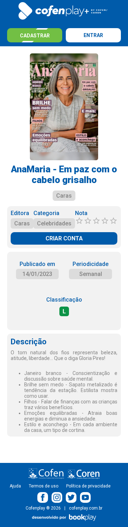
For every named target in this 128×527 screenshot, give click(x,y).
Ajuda (15, 486)
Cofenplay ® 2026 (43, 508)
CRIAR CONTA (64, 238)
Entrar (93, 35)
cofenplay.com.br (85, 508)
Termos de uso (43, 486)
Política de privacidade (88, 486)
